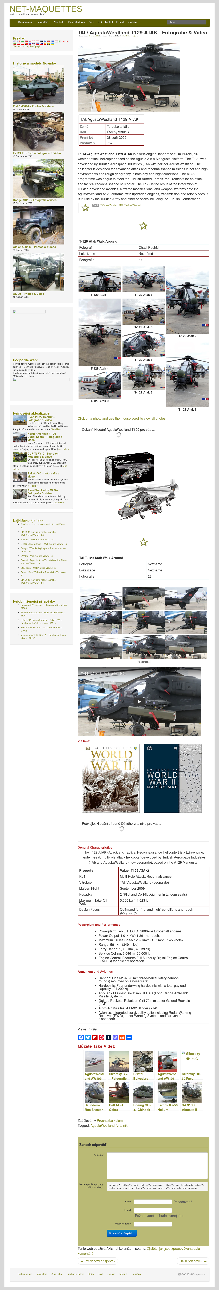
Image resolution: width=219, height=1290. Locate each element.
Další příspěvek (193, 1261)
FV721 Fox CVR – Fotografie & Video (37, 153)
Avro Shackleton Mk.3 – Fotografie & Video (43, 491)
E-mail (127, 1209)
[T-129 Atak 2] (187, 300)
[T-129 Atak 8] (144, 377)
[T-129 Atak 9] (100, 385)
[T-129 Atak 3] (144, 279)
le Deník (120, 21)
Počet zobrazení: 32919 (41, 621)
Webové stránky (123, 1223)
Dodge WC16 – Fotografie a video (35, 200)
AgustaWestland (103, 1125)
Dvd (100, 21)
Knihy (91, 21)
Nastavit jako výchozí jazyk (27, 46)
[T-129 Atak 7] (187, 373)
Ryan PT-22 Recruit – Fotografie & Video (41, 418)
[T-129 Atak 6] (144, 344)
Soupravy (132, 21)
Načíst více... (144, 662)
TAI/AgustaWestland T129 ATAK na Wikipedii (120, 204)
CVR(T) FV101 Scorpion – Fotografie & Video (44, 455)
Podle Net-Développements (193, 1274)
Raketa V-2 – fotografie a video (43, 474)
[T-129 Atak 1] (100, 279)
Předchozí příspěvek (97, 1261)
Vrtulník (122, 1125)
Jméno (127, 1201)
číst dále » (56, 429)
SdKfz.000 (124, 36)
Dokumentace (25, 21)
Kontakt (109, 21)
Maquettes (43, 21)
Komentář (98, 1154)
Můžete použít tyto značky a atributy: (91, 1186)
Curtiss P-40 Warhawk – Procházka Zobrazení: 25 (44, 574)
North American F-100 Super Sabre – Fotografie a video (45, 437)
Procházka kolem (76, 21)
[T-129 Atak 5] (144, 312)
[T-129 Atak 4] (100, 332)
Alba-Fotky (59, 21)
